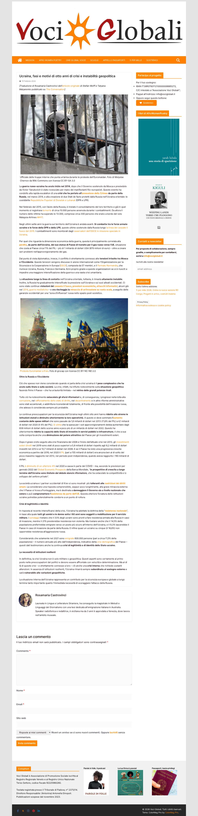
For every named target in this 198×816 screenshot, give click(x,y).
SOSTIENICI (152, 60)
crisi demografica (106, 541)
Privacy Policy (142, 302)
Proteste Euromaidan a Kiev (34, 371)
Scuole (94, 60)
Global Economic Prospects (52, 469)
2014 (25, 289)
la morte (47, 210)
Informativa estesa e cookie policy (153, 305)
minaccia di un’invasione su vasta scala (91, 289)
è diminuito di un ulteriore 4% (40, 466)
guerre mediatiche (38, 289)
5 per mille (136, 60)
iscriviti (114, 732)
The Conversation (55, 89)
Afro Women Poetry (50, 60)
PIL (62, 452)
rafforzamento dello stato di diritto (52, 400)
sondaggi (34, 517)
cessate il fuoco (63, 286)
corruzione (24, 400)
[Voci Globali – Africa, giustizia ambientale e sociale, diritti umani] (99, 10)
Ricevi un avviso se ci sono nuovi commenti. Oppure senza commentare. (70, 735)
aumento (117, 417)
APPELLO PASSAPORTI (114, 60)
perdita (23, 244)
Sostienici (148, 103)
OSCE (63, 265)
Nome (20, 690)
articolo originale (71, 85)
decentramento (83, 400)
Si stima (57, 424)
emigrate (69, 538)
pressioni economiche (84, 286)
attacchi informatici (107, 286)
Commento (23, 650)
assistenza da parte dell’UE (65, 493)
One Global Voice (76, 60)
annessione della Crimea (95, 193)
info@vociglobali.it (153, 256)
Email (20, 704)
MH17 (40, 217)
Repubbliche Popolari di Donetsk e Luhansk (53, 200)
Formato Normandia (108, 265)
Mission (30, 60)
